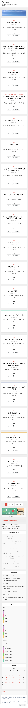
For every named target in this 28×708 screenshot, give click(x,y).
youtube (5, 640)
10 (6, 677)
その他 (11, 94)
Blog (14, 20)
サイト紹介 (5, 643)
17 (6, 680)
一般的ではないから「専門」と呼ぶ (14, 315)
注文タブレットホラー (14, 267)
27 (16, 682)
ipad (9, 94)
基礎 (15, 94)
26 (13, 682)
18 (9, 680)
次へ (21, 504)
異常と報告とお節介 (14, 483)
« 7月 (3, 688)
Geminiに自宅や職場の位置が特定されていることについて (14, 364)
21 (19, 680)
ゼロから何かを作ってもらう (14, 437)
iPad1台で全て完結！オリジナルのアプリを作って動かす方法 (14, 97)
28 (19, 682)
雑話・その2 (14, 145)
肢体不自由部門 (8, 657)
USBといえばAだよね (14, 461)
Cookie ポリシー (7, 702)
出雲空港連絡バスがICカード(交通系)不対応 (14, 388)
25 (9, 682)
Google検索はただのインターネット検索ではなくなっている (14, 217)
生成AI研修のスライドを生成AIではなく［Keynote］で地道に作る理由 (14, 47)
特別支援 (21, 94)
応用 (18, 94)
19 (13, 680)
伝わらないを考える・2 (14, 22)
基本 (6, 633)
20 (16, 680)
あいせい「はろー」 (14, 291)
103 (17, 504)
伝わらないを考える (14, 72)
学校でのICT (5, 2)
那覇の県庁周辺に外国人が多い (14, 339)
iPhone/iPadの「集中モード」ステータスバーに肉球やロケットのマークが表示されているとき (13, 543)
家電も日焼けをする (14, 413)
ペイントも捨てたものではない (14, 120)
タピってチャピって (14, 243)
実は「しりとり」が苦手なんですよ (14, 195)
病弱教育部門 (8, 648)
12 (13, 677)
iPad (10, 520)
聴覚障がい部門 (8, 654)
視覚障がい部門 (8, 660)
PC (4, 625)
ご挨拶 (3, 691)
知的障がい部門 (8, 651)
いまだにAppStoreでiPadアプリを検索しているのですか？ (14, 169)
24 (6, 682)
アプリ (6, 615)
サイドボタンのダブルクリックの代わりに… (13, 548)
